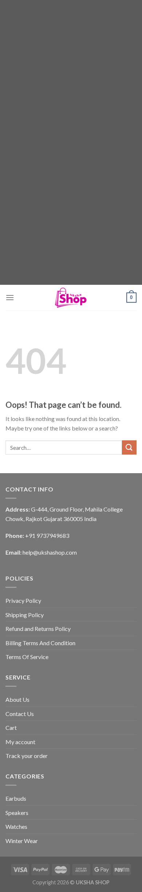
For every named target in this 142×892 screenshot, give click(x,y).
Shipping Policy (24, 614)
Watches (16, 826)
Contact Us (19, 713)
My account (20, 741)
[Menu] (9, 297)
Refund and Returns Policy (38, 628)
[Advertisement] (71, 71)
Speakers (16, 812)
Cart (11, 727)
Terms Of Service (26, 656)
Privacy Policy (23, 600)
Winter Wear (21, 840)
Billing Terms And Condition (40, 642)
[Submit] (129, 447)
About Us (17, 699)
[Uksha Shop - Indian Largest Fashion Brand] (71, 297)
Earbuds (15, 798)
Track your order (26, 755)
